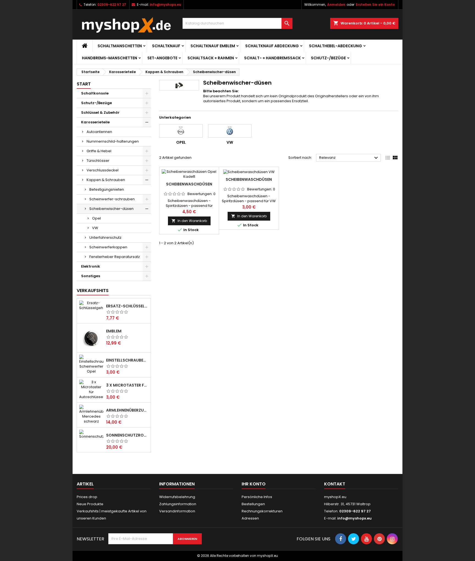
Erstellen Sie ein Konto (375, 4)
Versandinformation (177, 511)
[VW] (230, 130)
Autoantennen (99, 131)
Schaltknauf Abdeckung (272, 46)
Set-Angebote (162, 58)
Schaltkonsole (95, 93)
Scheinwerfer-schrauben (112, 199)
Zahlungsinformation (177, 504)
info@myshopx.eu (165, 4)
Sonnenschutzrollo (127, 435)
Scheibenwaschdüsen (189, 184)
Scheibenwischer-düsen (111, 208)
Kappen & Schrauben (106, 179)
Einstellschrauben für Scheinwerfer (127, 360)
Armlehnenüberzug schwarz (127, 410)
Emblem (113, 331)
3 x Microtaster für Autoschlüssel (127, 385)
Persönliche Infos (257, 496)
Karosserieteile (95, 122)
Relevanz (349, 158)
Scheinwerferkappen (108, 247)
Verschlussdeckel (102, 170)
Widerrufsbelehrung (177, 496)
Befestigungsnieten (106, 189)
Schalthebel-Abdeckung (335, 46)
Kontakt (334, 484)
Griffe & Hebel (99, 151)
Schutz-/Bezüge (328, 58)
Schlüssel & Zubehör (100, 112)
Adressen (250, 518)
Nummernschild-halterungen (113, 141)
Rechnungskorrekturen (262, 511)
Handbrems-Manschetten (109, 58)
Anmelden (336, 4)
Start (84, 84)
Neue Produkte (90, 504)
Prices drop (87, 496)
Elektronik (90, 266)
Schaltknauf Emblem (212, 46)
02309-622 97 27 (111, 4)
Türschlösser (98, 160)
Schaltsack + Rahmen (210, 58)
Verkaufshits (93, 290)
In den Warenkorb (189, 220)
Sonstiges (90, 276)
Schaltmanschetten (120, 46)
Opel (96, 218)
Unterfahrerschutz (105, 237)
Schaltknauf (166, 46)
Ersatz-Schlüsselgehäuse (127, 306)
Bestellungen (253, 504)
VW (95, 227)
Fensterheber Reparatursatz (114, 256)
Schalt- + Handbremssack (272, 58)
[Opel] (181, 130)
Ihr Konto (254, 484)
